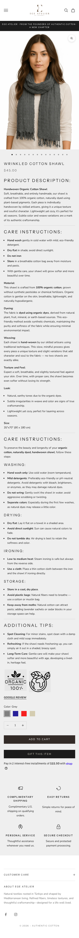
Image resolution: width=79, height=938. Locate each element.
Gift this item (40, 754)
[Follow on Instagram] (16, 914)
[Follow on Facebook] (6, 914)
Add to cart (39, 739)
